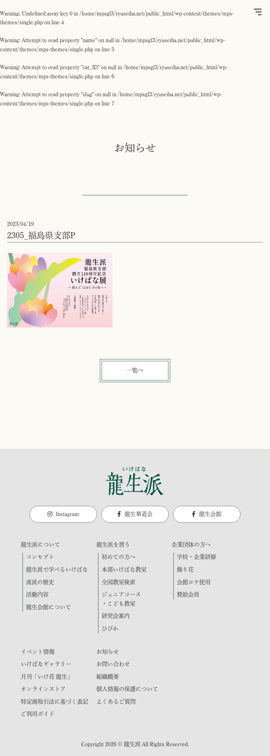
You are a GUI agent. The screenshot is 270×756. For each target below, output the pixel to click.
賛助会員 (188, 594)
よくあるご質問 (116, 701)
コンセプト (40, 557)
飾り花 (185, 569)
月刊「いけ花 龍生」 (47, 676)
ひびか (110, 628)
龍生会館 (210, 514)
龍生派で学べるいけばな (57, 569)
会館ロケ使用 (194, 582)
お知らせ (107, 651)
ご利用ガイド (37, 714)
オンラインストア (43, 689)
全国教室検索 (118, 582)
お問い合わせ (113, 664)
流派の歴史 (40, 582)
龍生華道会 (138, 514)
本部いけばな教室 (124, 569)
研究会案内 (116, 616)
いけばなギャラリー (46, 664)
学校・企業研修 (196, 557)
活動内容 (37, 594)
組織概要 (107, 676)
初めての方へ (118, 557)
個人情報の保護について (127, 689)
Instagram (67, 514)
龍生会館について (48, 607)
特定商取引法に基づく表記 (54, 701)
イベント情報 (37, 651)
